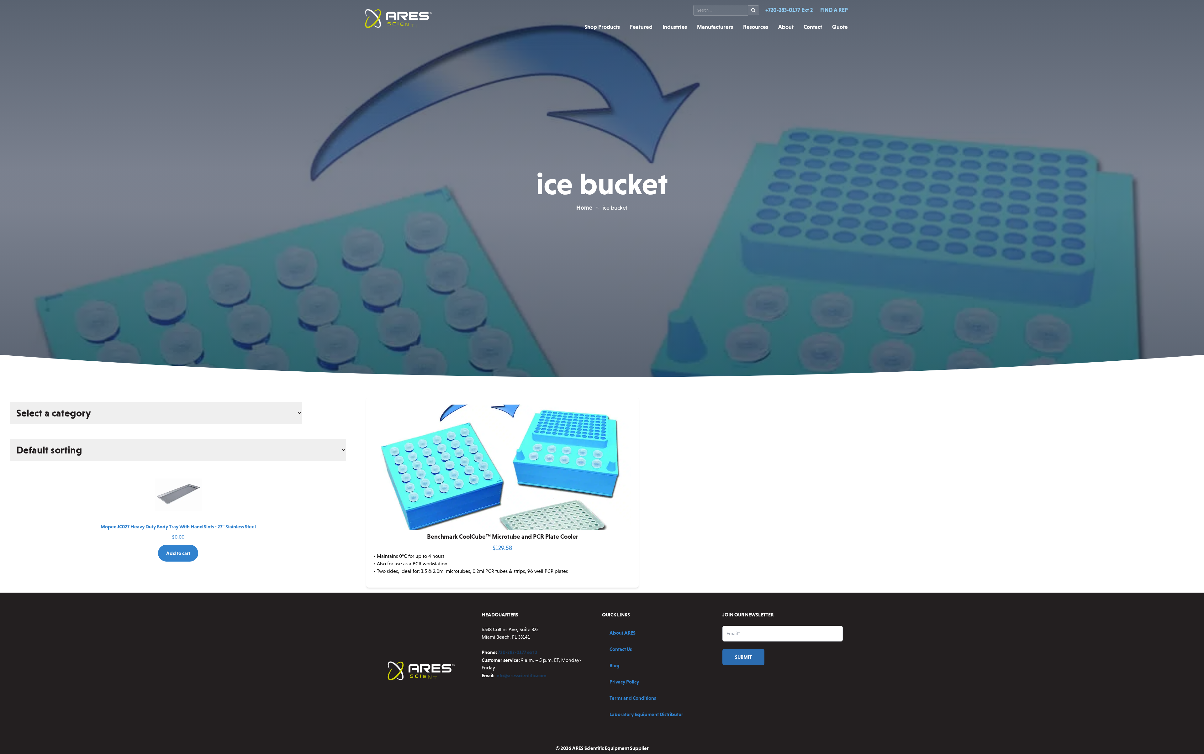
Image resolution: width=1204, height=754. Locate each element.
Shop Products (602, 27)
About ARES (623, 633)
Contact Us (621, 649)
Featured (641, 27)
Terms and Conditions (633, 698)
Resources (755, 27)
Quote (840, 27)
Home (584, 207)
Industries (675, 27)
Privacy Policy (624, 681)
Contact (813, 27)
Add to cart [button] (502, 582)
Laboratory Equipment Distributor (646, 714)
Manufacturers (715, 27)
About (786, 27)
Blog (615, 665)
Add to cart (178, 553)
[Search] (753, 10)
